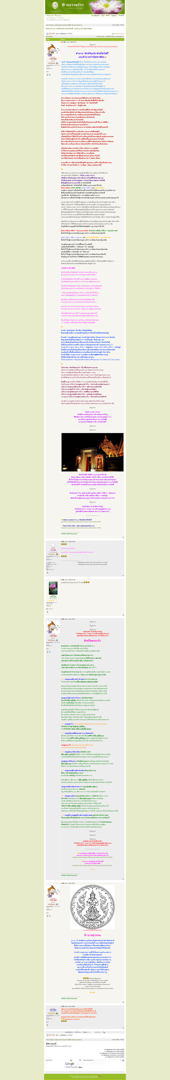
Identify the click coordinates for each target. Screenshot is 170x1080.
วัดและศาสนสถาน (77, 25)
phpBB (76, 1076)
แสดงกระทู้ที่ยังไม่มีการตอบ (52, 20)
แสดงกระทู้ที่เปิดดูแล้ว (65, 20)
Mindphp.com (84, 1077)
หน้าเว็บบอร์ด (49, 25)
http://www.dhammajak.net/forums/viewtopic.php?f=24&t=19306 (92, 857)
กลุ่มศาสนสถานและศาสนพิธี (62, 25)
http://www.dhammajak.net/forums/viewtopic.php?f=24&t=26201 (92, 865)
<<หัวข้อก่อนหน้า (100, 36)
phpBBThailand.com (94, 1077)
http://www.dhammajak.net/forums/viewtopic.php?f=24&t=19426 (81, 528)
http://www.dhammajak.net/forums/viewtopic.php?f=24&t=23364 (81, 522)
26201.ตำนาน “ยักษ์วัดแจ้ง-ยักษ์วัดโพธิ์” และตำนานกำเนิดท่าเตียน (69, 29)
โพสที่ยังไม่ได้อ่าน (110, 36)
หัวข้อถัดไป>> (120, 36)
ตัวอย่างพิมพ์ (49, 36)
